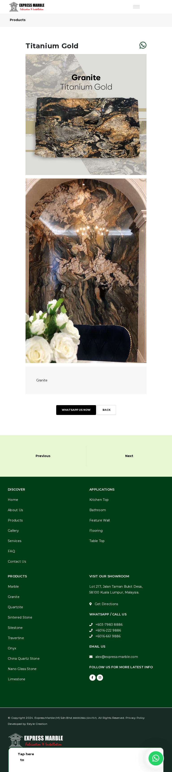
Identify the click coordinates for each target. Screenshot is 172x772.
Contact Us (17, 561)
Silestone (15, 628)
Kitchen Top (99, 500)
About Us (15, 510)
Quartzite (15, 607)
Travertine (16, 638)
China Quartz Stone (24, 659)
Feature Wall (99, 520)
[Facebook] (92, 677)
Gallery (13, 531)
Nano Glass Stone (22, 669)
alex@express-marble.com (116, 657)
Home (13, 500)
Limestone (17, 679)
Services (14, 541)
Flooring (96, 531)
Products (15, 520)
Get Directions (106, 604)
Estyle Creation (37, 723)
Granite (13, 597)
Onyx (12, 648)
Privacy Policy (135, 717)
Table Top (97, 541)
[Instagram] (100, 677)
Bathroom (97, 510)
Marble (13, 587)
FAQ (11, 551)
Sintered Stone (20, 617)
